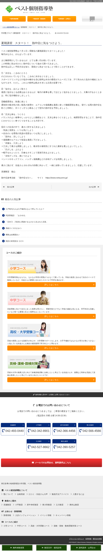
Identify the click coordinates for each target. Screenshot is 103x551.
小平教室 (38, 425)
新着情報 (7, 515)
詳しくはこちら (51, 285)
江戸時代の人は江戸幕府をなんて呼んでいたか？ (25, 209)
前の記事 (10, 187)
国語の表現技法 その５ (15, 241)
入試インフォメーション (25, 515)
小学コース (8, 526)
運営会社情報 (97, 539)
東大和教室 (90, 425)
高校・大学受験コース (40, 526)
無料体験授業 (14, 18)
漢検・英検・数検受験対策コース (68, 526)
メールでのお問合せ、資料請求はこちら (53, 463)
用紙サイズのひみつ (13, 228)
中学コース (22, 526)
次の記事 (92, 187)
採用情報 (88, 539)
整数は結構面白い (13, 235)
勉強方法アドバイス (60, 494)
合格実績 (21, 494)
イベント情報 (45, 515)
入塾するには (78, 494)
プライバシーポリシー (76, 539)
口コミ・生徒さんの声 (38, 494)
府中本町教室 (64, 425)
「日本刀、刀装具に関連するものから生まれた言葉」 (27, 222)
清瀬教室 (13, 425)
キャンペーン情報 (63, 515)
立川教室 (39, 441)
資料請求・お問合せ (65, 18)
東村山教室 (64, 441)
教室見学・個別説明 (39, 18)
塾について (8, 494)
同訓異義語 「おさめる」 (16, 215)
